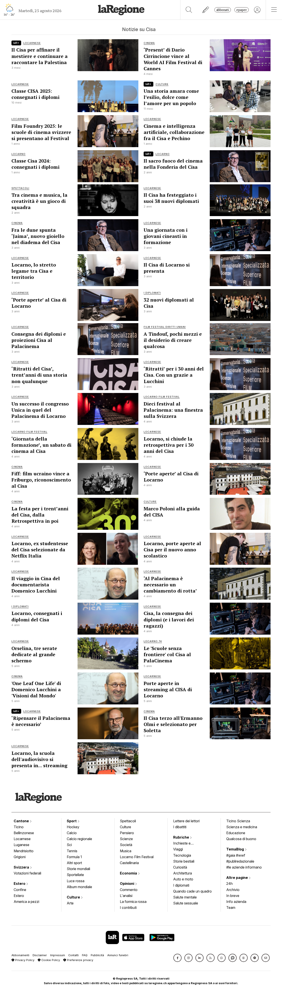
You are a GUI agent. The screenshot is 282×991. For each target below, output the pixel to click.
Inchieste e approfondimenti (186, 843)
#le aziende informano (244, 867)
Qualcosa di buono (241, 839)
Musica (125, 851)
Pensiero (127, 833)
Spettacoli (128, 821)
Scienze (126, 839)
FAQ (84, 955)
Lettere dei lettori (186, 821)
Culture (74, 897)
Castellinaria (129, 863)
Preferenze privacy (79, 960)
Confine (20, 889)
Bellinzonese (24, 833)
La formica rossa (133, 901)
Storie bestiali (183, 861)
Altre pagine (237, 877)
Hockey (73, 827)
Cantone (22, 821)
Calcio (72, 833)
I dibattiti (179, 827)
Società (126, 845)
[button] (177, 958)
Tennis (72, 851)
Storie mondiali (78, 869)
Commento (128, 889)
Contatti (73, 955)
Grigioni (20, 857)
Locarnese (22, 839)
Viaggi (178, 849)
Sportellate (75, 874)
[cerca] (188, 10)
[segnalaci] (205, 10)
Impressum (57, 955)
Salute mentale (185, 897)
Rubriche (181, 837)
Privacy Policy (24, 960)
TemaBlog (235, 849)
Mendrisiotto (23, 851)
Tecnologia (182, 855)
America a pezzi (26, 901)
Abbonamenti (20, 955)
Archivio (232, 889)
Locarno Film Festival (137, 857)
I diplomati (181, 885)
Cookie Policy (50, 960)
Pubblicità (97, 955)
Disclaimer (40, 955)
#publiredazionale (240, 861)
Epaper (241, 10)
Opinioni (127, 883)
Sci (69, 845)
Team (230, 907)
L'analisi (126, 895)
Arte (70, 903)
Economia (129, 873)
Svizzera (22, 867)
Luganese (21, 845)
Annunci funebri (117, 955)
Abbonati (222, 10)
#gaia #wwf (235, 855)
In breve (232, 895)
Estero (20, 883)
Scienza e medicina (241, 827)
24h (229, 883)
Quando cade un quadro (192, 891)
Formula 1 (74, 857)
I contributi (128, 907)
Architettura (182, 873)
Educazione (235, 833)
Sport (72, 821)
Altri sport (74, 863)
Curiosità (180, 867)
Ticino (19, 827)
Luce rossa (75, 881)
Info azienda (236, 901)
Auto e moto (183, 879)
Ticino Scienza (238, 821)
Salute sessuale (185, 903)
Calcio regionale (79, 839)
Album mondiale (79, 887)
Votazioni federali (27, 873)
